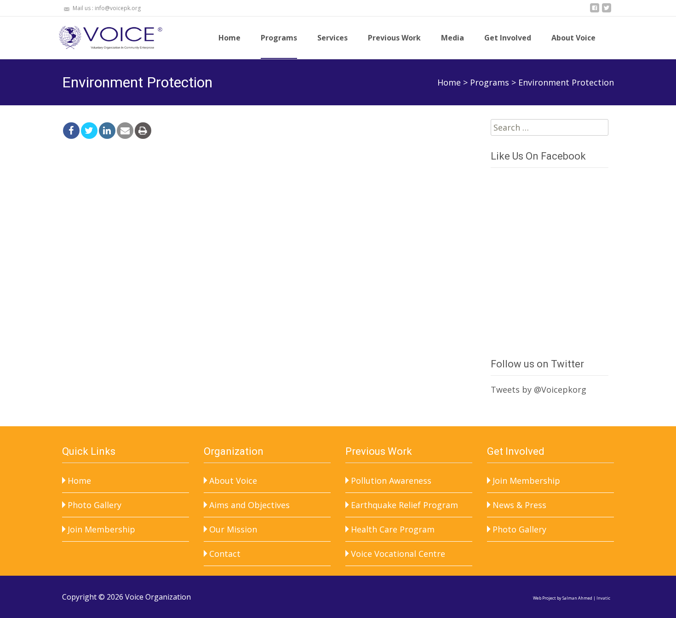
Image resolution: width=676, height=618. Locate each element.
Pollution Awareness (391, 480)
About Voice (573, 38)
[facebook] (594, 11)
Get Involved (507, 38)
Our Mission (233, 529)
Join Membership (101, 529)
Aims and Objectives (249, 504)
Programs (279, 38)
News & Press (519, 504)
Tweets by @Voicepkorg (538, 389)
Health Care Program (393, 529)
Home (229, 38)
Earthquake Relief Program (404, 504)
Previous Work (394, 38)
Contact (225, 553)
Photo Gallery (94, 504)
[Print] (143, 130)
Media (452, 38)
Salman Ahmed (577, 598)
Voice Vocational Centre (398, 553)
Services (332, 38)
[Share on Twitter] (89, 130)
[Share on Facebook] (71, 130)
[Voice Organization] (105, 35)
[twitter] (606, 11)
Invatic (603, 598)
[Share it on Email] (125, 130)
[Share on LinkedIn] (107, 130)
